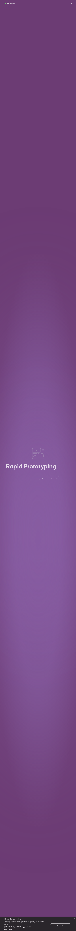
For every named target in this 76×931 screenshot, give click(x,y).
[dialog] (38, 924)
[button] (26, 929)
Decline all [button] (60, 925)
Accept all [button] (60, 922)
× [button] (74, 918)
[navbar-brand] (8, 2)
